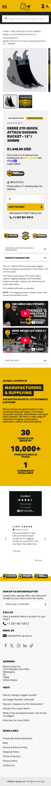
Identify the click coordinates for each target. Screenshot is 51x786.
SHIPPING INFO (12, 360)
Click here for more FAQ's (16, 720)
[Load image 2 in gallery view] (25, 101)
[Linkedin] (25, 646)
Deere (37, 31)
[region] (25, 539)
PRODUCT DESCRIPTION (17, 258)
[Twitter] (12, 646)
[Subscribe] (45, 604)
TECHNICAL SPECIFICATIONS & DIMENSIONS (19, 249)
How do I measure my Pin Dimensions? (23, 704)
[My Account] (43, 7)
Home (6, 31)
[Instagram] (18, 646)
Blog (5, 742)
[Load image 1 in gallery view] (10, 101)
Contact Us (9, 765)
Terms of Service (11, 756)
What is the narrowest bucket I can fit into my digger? (24, 714)
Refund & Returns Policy (15, 747)
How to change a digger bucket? (20, 695)
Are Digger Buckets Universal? (18, 699)
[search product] (6, 18)
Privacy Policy (10, 760)
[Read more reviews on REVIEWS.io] (25, 511)
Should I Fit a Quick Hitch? (16, 708)
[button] (6, 539)
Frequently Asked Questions (17, 738)
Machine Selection (21, 31)
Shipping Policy (11, 751)
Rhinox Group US (16, 781)
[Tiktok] (31, 646)
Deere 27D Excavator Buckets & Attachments (19, 36)
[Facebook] (5, 646)
